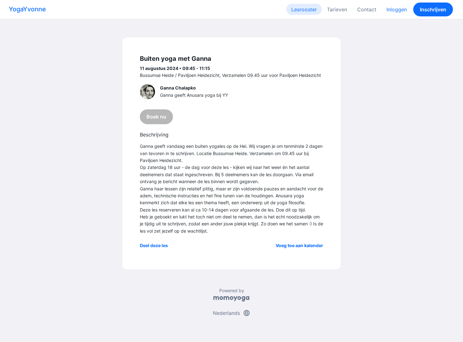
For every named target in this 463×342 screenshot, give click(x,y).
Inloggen (396, 9)
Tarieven (337, 9)
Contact (366, 9)
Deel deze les (154, 245)
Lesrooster (304, 9)
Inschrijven (433, 9)
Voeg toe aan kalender (299, 245)
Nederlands (231, 313)
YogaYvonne (27, 9)
